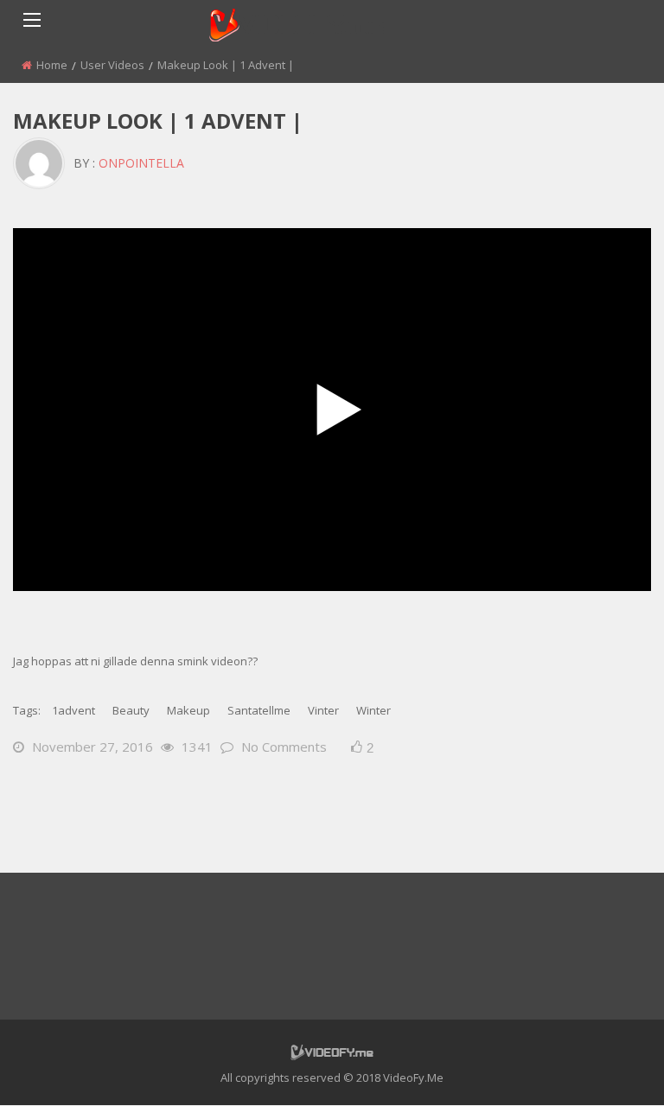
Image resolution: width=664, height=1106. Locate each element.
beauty (131, 710)
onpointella (141, 163)
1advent (73, 710)
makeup (188, 710)
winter (373, 710)
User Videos (112, 65)
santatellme (258, 710)
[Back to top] (607, 1067)
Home (51, 65)
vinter (323, 710)
